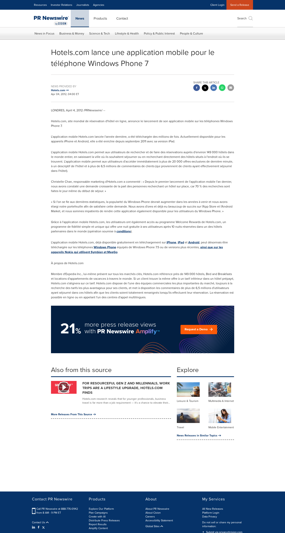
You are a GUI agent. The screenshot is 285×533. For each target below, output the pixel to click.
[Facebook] (38, 527)
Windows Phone (105, 247)
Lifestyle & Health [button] (127, 33)
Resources (40, 5)
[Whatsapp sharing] (222, 88)
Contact (122, 18)
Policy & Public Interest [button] (159, 33)
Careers (150, 516)
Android (193, 242)
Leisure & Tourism (187, 401)
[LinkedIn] (34, 527)
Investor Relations (61, 5)
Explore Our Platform (101, 509)
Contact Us (39, 522)
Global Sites (152, 526)
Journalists (82, 5)
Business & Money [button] (71, 33)
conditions (124, 231)
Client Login (217, 5)
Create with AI (97, 516)
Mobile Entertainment (221, 427)
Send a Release (239, 5)
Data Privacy (209, 516)
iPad (181, 242)
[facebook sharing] (196, 88)
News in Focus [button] (44, 33)
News (79, 18)
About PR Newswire (157, 509)
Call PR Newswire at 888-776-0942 (57, 509)
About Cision (153, 513)
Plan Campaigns (98, 513)
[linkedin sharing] (213, 88)
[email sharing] (230, 88)
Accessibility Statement (159, 520)
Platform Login (210, 513)
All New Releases (212, 509)
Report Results (98, 524)
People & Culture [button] (191, 33)
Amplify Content (98, 528)
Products (100, 18)
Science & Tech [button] (99, 33)
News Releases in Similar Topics (197, 435)
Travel (180, 427)
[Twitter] (43, 527)
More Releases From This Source (71, 414)
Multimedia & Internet (221, 401)
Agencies (98, 5)
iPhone (171, 242)
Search (242, 18)
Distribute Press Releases (104, 520)
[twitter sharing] (205, 88)
